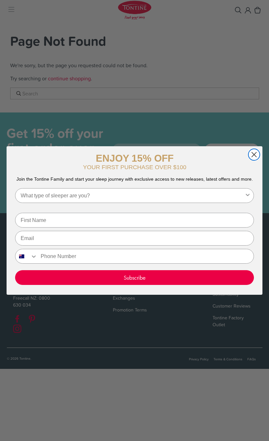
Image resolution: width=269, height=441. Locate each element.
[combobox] (132, 196)
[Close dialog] (254, 154)
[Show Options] (247, 196)
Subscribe (135, 277)
